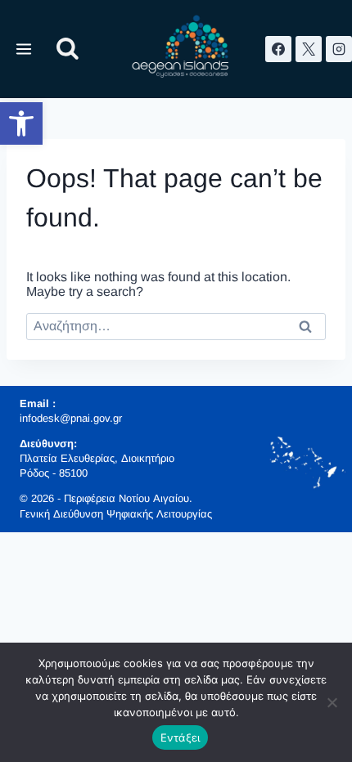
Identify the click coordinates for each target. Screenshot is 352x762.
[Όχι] (331, 702)
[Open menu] (24, 48)
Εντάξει (180, 737)
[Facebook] (278, 49)
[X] (309, 49)
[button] (21, 123)
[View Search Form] (67, 49)
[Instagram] (339, 49)
